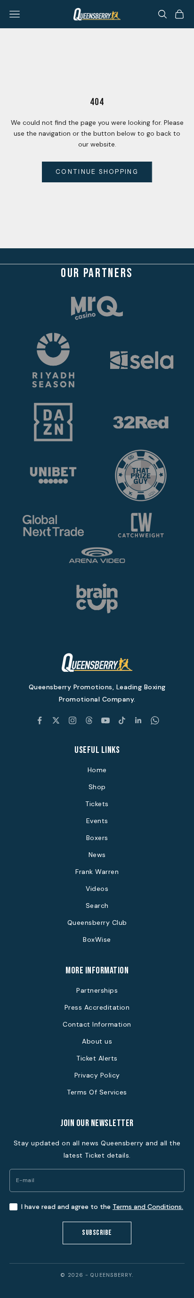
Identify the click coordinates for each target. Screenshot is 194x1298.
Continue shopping (97, 171)
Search (97, 905)
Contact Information (97, 1024)
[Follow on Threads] (89, 720)
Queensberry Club (97, 922)
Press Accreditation (97, 1007)
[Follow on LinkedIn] (138, 720)
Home (97, 770)
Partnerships (97, 990)
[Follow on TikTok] (122, 720)
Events (97, 820)
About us (97, 1041)
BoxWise (97, 939)
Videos (97, 888)
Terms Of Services (97, 1092)
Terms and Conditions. (148, 1206)
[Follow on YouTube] (105, 720)
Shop (97, 787)
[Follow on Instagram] (72, 720)
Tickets (97, 804)
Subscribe (97, 1232)
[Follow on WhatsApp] (155, 720)
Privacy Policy (97, 1075)
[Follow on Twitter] (56, 720)
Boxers (97, 837)
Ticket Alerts (97, 1058)
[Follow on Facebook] (39, 720)
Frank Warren (97, 871)
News (97, 854)
